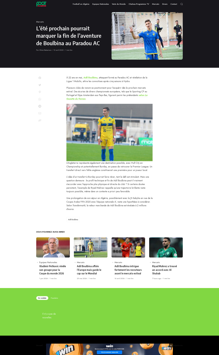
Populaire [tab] (54, 298)
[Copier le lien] (39, 120)
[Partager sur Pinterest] (39, 92)
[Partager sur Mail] (39, 113)
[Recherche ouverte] (181, 4)
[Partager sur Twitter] (39, 84)
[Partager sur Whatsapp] (39, 99)
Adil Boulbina (90, 77)
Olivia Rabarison (45, 50)
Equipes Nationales (48, 262)
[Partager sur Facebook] (39, 77)
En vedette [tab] (42, 298)
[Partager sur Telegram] (39, 106)
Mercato (40, 21)
